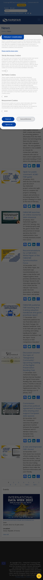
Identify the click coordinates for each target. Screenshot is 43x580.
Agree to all (8, 124)
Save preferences (25, 119)
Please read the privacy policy (10, 51)
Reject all (8, 119)
